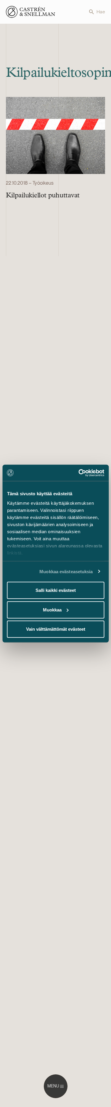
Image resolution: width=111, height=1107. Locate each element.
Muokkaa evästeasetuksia (66, 571)
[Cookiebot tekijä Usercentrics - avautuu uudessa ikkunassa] (79, 473)
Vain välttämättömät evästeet (55, 629)
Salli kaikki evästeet (56, 590)
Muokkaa (52, 609)
